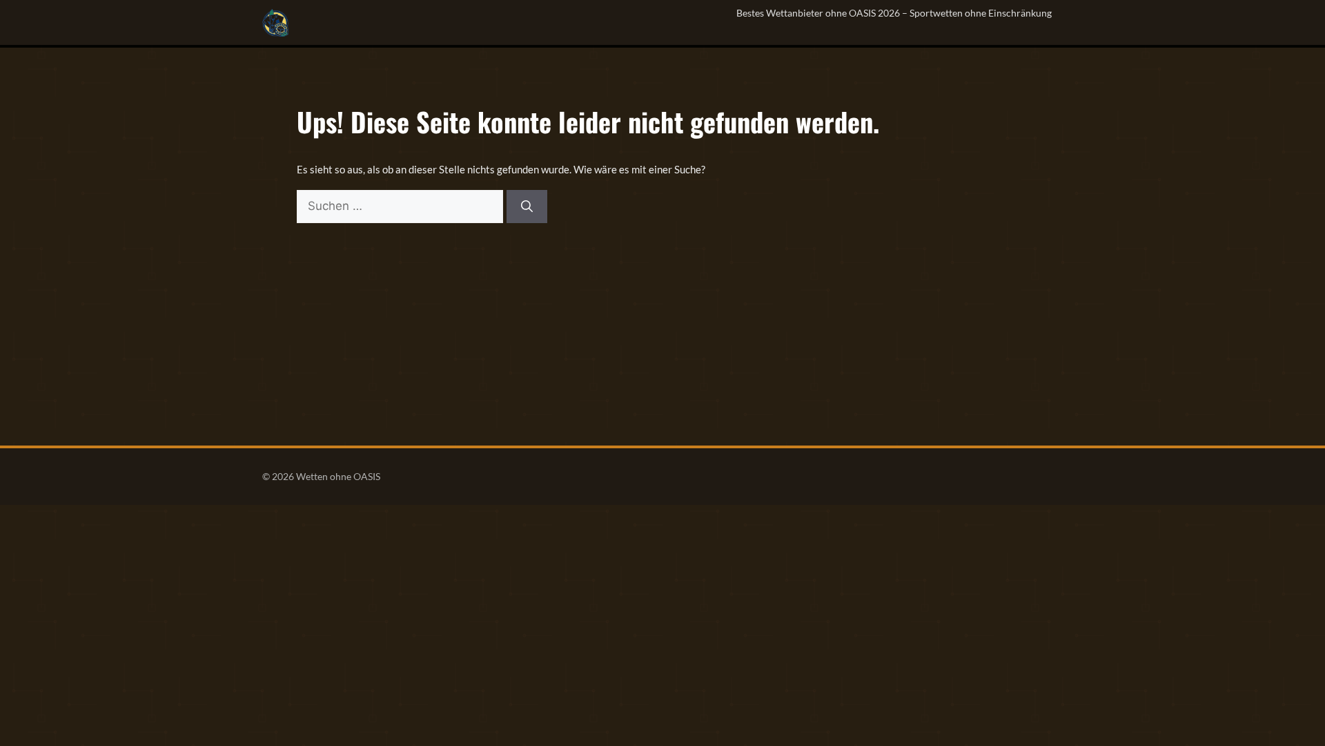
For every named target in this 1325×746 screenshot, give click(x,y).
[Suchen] (527, 206)
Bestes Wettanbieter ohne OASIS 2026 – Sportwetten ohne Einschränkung (894, 13)
